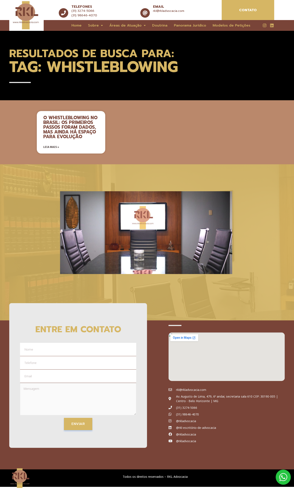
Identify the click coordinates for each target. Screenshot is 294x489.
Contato (248, 10)
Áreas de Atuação (125, 25)
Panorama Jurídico (190, 25)
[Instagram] (264, 25)
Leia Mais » (51, 147)
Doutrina (159, 25)
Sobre (93, 25)
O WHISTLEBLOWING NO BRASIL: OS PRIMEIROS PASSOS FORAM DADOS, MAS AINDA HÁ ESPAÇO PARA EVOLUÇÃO (70, 127)
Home (76, 25)
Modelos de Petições (231, 25)
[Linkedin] (271, 25)
